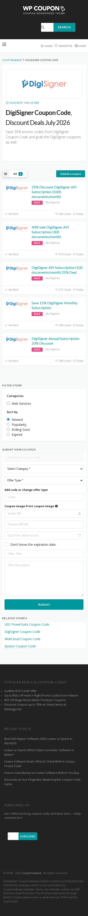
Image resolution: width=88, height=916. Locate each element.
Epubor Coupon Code (20, 646)
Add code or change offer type (26, 490)
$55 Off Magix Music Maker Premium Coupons (35, 700)
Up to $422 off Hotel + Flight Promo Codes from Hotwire (41, 695)
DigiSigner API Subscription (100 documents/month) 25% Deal (57, 269)
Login (82, 46)
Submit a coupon (70, 173)
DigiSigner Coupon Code (22, 631)
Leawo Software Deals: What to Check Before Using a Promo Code (39, 764)
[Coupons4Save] (44, 10)
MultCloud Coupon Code (22, 639)
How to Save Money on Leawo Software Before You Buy (41, 773)
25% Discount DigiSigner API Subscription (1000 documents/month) (54, 192)
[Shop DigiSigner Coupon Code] (44, 83)
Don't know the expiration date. (33, 544)
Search (64, 27)
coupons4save (32, 873)
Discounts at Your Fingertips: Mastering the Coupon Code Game (42, 782)
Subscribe (27, 836)
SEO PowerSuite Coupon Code (27, 624)
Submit (44, 604)
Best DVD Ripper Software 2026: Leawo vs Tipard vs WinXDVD (38, 741)
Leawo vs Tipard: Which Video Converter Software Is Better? (39, 752)
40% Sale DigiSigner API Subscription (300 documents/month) (50, 232)
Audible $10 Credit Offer (20, 691)
